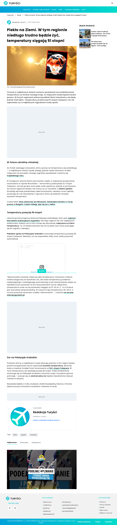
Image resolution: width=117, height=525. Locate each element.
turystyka (26, 9)
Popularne (36, 442)
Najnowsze (12, 442)
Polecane (24, 442)
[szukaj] (112, 3)
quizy (83, 9)
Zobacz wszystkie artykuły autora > (46, 420)
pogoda (23, 435)
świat (61, 9)
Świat (19, 15)
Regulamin (108, 522)
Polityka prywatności (84, 522)
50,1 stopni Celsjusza (59, 368)
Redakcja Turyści (18, 22)
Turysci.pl (10, 15)
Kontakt (97, 522)
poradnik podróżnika (72, 9)
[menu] (9, 508)
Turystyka (33, 435)
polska (53, 9)
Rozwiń (42, 271)
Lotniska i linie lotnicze (41, 9)
